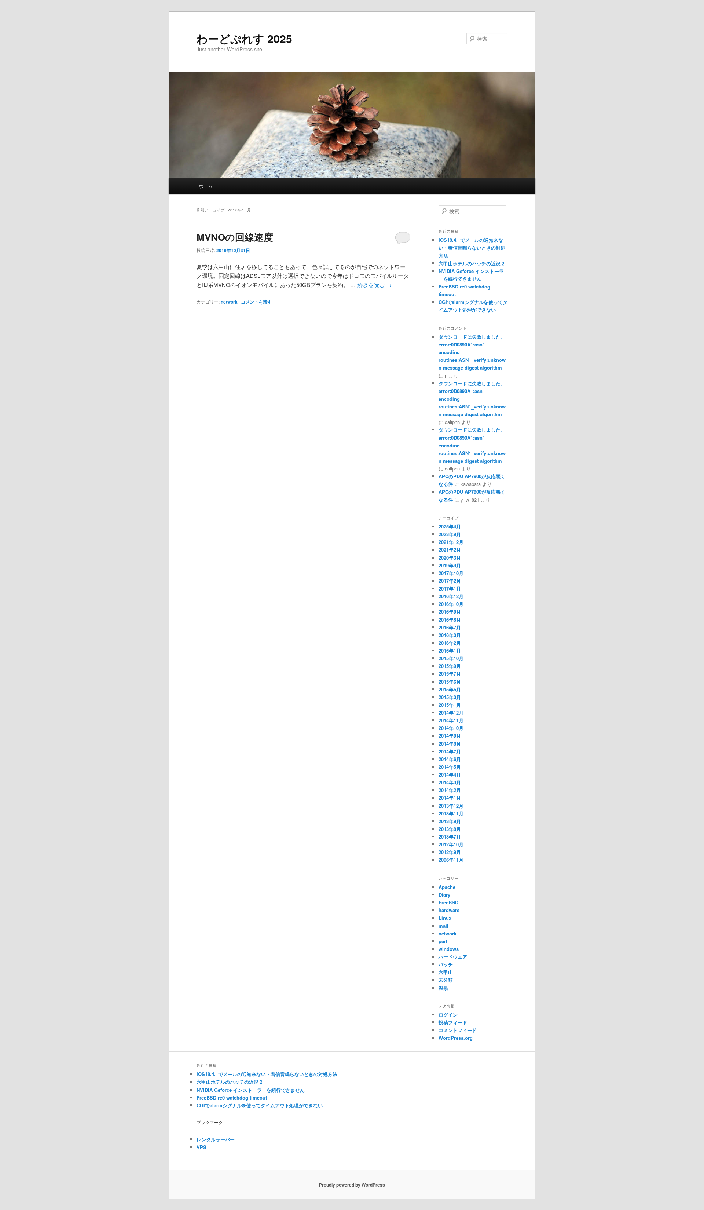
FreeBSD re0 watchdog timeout (232, 1097)
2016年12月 (451, 596)
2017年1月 (450, 588)
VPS (201, 1147)
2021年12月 (451, 541)
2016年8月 (450, 619)
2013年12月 (451, 805)
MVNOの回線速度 (235, 237)
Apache (447, 886)
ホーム (205, 185)
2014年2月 (450, 789)
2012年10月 (451, 844)
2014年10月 (451, 727)
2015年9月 (450, 665)
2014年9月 (450, 735)
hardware (449, 909)
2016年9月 (450, 611)
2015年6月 (450, 681)
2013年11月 (451, 813)
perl (443, 941)
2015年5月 (450, 689)
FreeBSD (448, 902)
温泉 (443, 987)
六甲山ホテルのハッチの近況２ (472, 263)
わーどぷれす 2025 (244, 38)
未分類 (446, 979)
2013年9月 (450, 821)
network (229, 301)
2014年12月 (451, 712)
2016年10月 (451, 603)
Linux (445, 917)
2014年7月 (450, 751)
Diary (444, 894)
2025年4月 (450, 526)
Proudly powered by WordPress (352, 1184)
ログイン (448, 1014)
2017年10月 (451, 573)
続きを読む (374, 284)
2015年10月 (451, 658)
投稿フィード (453, 1022)
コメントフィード (458, 1029)
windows (449, 948)
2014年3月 (450, 782)
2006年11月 (451, 859)
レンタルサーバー (216, 1139)
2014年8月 (450, 743)
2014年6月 (450, 759)
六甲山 (446, 972)
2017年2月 (450, 580)
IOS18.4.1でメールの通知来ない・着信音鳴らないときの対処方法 (472, 247)
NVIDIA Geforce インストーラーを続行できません (251, 1089)
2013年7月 (450, 836)
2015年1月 (450, 704)
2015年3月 (450, 697)
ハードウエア (453, 956)
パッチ (446, 964)
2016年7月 (450, 627)
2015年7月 (450, 673)
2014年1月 (450, 797)
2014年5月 (450, 766)
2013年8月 (450, 828)
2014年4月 (450, 774)
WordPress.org (456, 1037)
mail (443, 925)
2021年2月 (450, 549)
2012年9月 (450, 852)
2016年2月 (450, 642)
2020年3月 (450, 557)
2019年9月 (450, 565)
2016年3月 (450, 635)
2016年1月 (450, 650)
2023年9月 (450, 534)
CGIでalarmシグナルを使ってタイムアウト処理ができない (260, 1105)
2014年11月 (451, 720)
